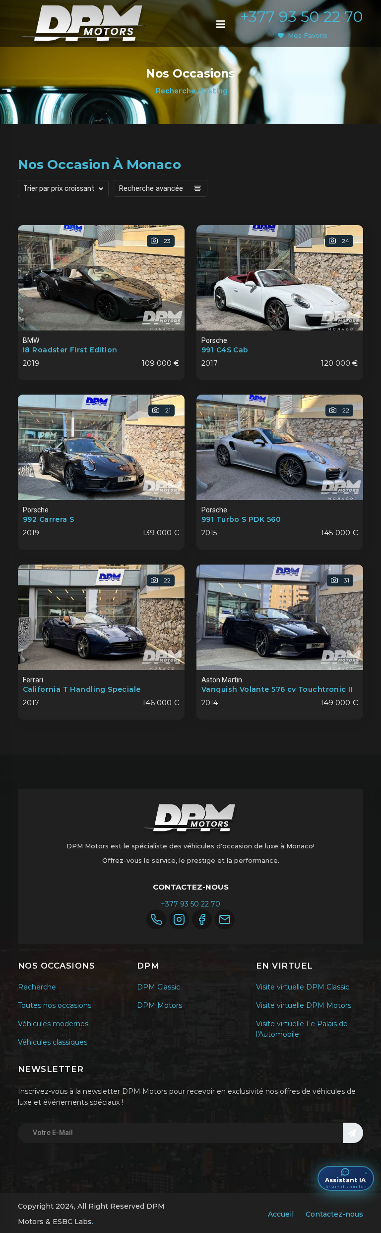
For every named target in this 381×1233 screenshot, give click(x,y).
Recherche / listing (191, 90)
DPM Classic (158, 987)
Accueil (281, 1214)
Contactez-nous (334, 1214)
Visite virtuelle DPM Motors (303, 1005)
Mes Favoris (307, 35)
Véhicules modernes (53, 1023)
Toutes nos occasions (54, 1005)
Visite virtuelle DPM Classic (302, 987)
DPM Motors (159, 1005)
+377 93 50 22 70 (301, 16)
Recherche (37, 987)
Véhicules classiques (52, 1042)
